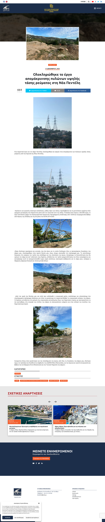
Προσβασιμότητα (76, 496)
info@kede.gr (43, 495)
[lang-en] (7, 2)
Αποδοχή (7, 517)
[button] (39, 503)
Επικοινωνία (75, 493)
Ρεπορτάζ (17, 373)
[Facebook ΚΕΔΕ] (95, 2)
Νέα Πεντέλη (64, 380)
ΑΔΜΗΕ (16, 380)
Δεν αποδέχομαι (19, 517)
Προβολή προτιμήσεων (32, 517)
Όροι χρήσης (75, 498)
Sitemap (74, 495)
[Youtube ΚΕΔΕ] (93, 2)
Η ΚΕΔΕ (83, 1)
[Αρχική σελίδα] (6, 8)
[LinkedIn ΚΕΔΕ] (101, 2)
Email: (38, 495)
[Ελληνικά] (4, 2)
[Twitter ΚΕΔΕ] (98, 2)
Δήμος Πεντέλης (54, 380)
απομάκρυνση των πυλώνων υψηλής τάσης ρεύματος (34, 380)
